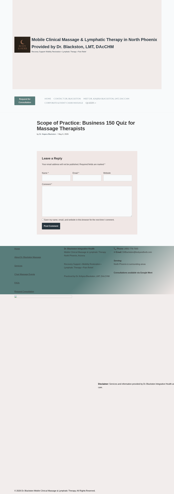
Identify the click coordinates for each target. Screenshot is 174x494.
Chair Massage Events (24, 274)
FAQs (16, 283)
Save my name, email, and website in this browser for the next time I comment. (79, 220)
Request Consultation (24, 291)
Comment (47, 184)
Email (76, 173)
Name (45, 173)
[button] (95, 102)
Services (18, 266)
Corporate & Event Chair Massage (64, 103)
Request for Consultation (25, 100)
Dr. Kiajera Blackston (47, 134)
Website (107, 173)
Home (48, 99)
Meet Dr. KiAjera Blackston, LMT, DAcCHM (106, 99)
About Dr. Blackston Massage (27, 257)
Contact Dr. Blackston (67, 99)
